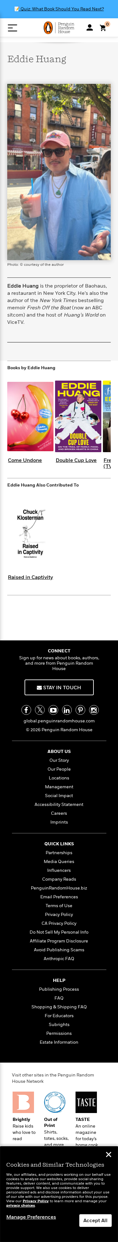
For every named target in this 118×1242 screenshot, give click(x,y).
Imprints (59, 822)
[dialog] (59, 1194)
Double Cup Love (76, 460)
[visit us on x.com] (40, 710)
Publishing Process (59, 989)
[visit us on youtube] (53, 710)
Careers (59, 813)
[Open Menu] (12, 28)
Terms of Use (59, 906)
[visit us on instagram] (94, 710)
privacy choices (20, 1205)
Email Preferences (59, 897)
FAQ (59, 998)
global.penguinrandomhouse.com (59, 721)
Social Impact (59, 796)
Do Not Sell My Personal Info (59, 932)
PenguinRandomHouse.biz (59, 888)
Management (59, 787)
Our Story (59, 760)
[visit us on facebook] (26, 710)
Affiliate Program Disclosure (59, 941)
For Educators (59, 1016)
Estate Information (59, 1042)
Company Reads (59, 879)
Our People (59, 769)
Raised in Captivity (30, 577)
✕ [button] (108, 1155)
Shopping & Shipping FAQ (59, 1007)
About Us (59, 752)
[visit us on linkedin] (67, 710)
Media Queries (59, 862)
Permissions (59, 1033)
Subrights (59, 1025)
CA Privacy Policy (59, 923)
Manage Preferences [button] (31, 1217)
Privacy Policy (59, 915)
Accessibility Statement (59, 805)
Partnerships (59, 853)
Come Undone (25, 460)
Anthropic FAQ (59, 959)
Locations (59, 778)
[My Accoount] (90, 27)
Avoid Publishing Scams (59, 950)
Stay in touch (61, 687)
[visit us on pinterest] (80, 710)
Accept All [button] (95, 1220)
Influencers (59, 870)
